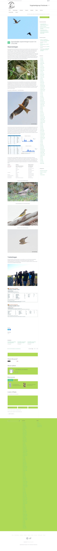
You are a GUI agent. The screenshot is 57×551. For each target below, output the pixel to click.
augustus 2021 (25, 470)
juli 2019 (24, 504)
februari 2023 (42, 82)
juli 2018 (41, 156)
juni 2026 (24, 422)
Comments (39, 425)
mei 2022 (24, 459)
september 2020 (25, 485)
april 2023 (41, 79)
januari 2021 (42, 115)
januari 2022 (42, 100)
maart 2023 (42, 81)
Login (38, 422)
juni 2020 (24, 489)
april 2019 (41, 144)
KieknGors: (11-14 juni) (43, 26)
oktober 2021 (42, 104)
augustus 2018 (42, 155)
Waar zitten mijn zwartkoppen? (44, 40)
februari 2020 (42, 130)
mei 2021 (24, 474)
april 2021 (41, 111)
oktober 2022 (25, 452)
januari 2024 (42, 75)
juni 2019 (41, 141)
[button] (23, 27)
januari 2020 (24, 496)
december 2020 (42, 116)
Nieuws (14, 348)
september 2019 (42, 137)
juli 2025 (41, 64)
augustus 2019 (42, 138)
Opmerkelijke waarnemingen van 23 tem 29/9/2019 (44, 49)
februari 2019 (25, 511)
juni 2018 (24, 522)
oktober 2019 (25, 500)
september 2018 (42, 153)
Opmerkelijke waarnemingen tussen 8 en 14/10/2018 (28, 354)
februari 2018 (42, 163)
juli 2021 (41, 107)
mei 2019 (41, 142)
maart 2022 (42, 97)
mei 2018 (41, 159)
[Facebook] (47, 0)
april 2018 (41, 160)
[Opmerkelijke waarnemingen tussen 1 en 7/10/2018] (23, 27)
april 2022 (41, 96)
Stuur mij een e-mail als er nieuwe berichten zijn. (15, 411)
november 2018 (25, 515)
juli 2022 (41, 92)
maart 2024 (24, 437)
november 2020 (42, 118)
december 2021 (42, 101)
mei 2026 (41, 59)
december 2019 (42, 133)
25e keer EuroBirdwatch (13, 354)
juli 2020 (41, 123)
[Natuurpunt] (30, 538)
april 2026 (41, 60)
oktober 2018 (42, 152)
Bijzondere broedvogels (43, 170)
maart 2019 (42, 145)
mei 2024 (41, 71)
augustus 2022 (42, 90)
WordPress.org (39, 426)
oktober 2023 (42, 77)
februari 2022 (25, 463)
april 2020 (41, 127)
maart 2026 (24, 426)
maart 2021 (41, 112)
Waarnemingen (18, 348)
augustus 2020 (42, 122)
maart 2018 (24, 526)
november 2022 (42, 86)
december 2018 (42, 149)
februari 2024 (42, 74)
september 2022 (42, 89)
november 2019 (42, 134)
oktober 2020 (42, 119)
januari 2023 (24, 448)
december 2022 (42, 85)
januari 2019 (42, 148)
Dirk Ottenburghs (42, 44)
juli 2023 (41, 78)
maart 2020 (42, 129)
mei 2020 (41, 126)
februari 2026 (42, 63)
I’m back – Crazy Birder (43, 39)
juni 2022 (41, 93)
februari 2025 (42, 67)
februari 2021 (24, 478)
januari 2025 (24, 433)
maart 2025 (42, 66)
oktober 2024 (42, 70)
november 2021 (42, 103)
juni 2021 (41, 108)
